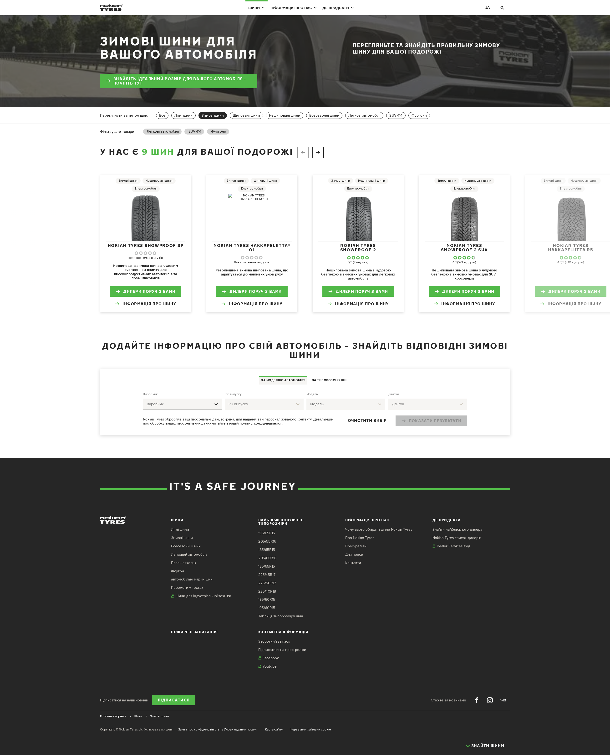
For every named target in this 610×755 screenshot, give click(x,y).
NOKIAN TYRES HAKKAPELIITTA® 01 (252, 247)
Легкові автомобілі (364, 115)
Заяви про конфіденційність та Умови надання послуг (217, 729)
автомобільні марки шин (192, 579)
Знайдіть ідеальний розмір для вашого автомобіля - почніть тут (179, 81)
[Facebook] (476, 700)
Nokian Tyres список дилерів (456, 538)
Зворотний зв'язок (274, 641)
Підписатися (174, 700)
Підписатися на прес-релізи (282, 650)
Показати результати (435, 420)
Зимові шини (182, 538)
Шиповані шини (246, 115)
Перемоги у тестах (187, 587)
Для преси (354, 554)
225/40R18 (267, 591)
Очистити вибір (367, 420)
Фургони (419, 115)
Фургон (177, 571)
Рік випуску (233, 394)
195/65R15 (266, 533)
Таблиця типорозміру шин (280, 616)
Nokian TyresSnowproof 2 (358, 247)
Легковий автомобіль (189, 554)
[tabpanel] (305, 409)
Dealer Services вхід (453, 546)
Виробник (150, 394)
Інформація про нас (291, 7)
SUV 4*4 (395, 115)
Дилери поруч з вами (149, 291)
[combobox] (182, 404)
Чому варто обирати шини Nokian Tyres (378, 529)
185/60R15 (266, 599)
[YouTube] (503, 700)
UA (487, 7)
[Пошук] (502, 7)
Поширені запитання (194, 632)
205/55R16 (267, 541)
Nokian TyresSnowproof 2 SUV (464, 247)
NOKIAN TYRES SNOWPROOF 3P (146, 245)
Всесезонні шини (324, 115)
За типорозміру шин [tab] (330, 380)
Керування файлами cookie (310, 729)
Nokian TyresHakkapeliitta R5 (570, 247)
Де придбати (335, 7)
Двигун (393, 394)
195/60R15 (266, 608)
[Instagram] (490, 700)
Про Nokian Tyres (359, 538)
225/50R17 (267, 583)
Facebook (271, 658)
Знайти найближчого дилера (457, 529)
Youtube (270, 666)
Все (162, 115)
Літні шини (183, 115)
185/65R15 (266, 550)
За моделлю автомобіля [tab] (283, 380)
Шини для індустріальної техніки (203, 596)
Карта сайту (274, 729)
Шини (254, 7)
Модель (312, 394)
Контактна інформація (283, 632)
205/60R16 (267, 558)
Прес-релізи (355, 546)
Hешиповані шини (284, 115)
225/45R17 (266, 575)
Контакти (353, 563)
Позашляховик (183, 563)
